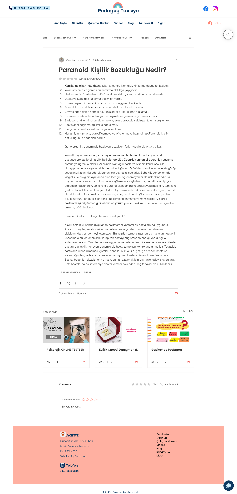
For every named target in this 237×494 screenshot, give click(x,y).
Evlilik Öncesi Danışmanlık (118, 350)
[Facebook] (205, 8)
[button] (161, 23)
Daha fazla (160, 37)
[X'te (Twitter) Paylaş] (68, 283)
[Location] (63, 434)
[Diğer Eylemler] (176, 60)
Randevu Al (163, 452)
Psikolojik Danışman (69, 271)
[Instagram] (215, 8)
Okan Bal (162, 438)
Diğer (160, 455)
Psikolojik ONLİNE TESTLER (65, 350)
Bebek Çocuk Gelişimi (65, 37)
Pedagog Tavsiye (118, 10)
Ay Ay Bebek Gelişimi (122, 37)
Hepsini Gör (188, 311)
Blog (45, 37)
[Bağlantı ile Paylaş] (84, 283)
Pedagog (144, 37)
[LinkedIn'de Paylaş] (76, 283)
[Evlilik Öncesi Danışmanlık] (118, 330)
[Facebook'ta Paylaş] (60, 283)
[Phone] (10, 8)
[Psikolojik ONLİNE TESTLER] (66, 330)
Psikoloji (87, 271)
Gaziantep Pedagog (166, 350)
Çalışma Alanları (167, 441)
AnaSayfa (163, 434)
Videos (161, 445)
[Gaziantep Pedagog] (171, 330)
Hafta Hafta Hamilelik (93, 37)
